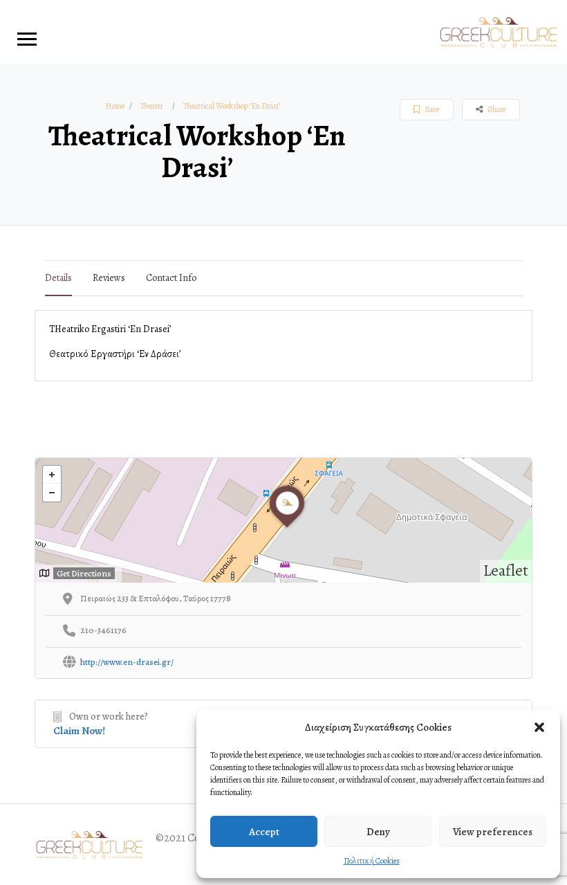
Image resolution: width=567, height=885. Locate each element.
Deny (378, 832)
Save (431, 109)
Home (114, 105)
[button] (539, 727)
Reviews (109, 277)
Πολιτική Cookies (372, 860)
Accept (264, 832)
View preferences (492, 832)
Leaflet (505, 570)
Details (58, 277)
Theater (151, 105)
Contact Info (171, 277)
